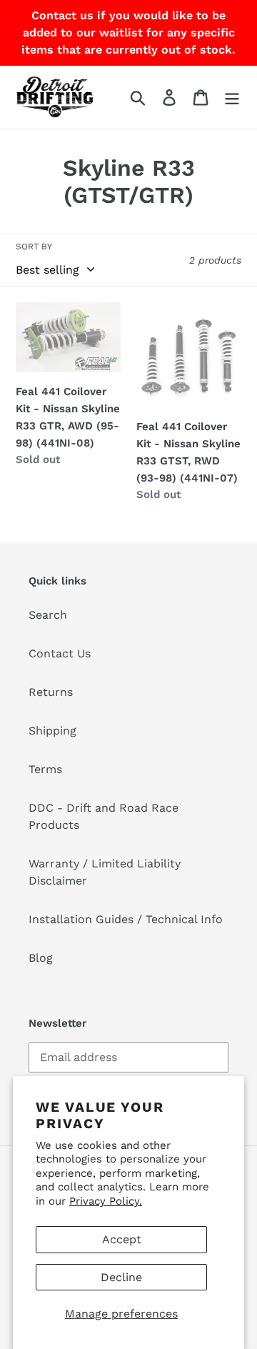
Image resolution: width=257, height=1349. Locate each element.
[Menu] (232, 97)
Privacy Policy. (105, 1201)
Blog (41, 958)
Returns (51, 692)
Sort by (34, 247)
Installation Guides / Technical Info (126, 919)
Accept (121, 1239)
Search (48, 615)
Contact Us (60, 653)
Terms (45, 769)
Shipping (52, 730)
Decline (121, 1277)
